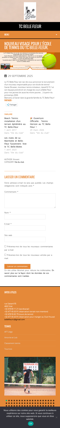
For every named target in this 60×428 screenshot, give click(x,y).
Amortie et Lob (10, 337)
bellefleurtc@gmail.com (14, 319)
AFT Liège (8, 331)
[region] (30, 385)
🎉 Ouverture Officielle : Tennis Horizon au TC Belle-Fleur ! (40, 122)
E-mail (8, 224)
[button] (6, 400)
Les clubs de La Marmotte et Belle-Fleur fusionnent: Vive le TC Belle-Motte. (15, 142)
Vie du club (19, 162)
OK (30, 423)
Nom (7, 212)
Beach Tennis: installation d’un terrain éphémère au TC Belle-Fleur (15, 122)
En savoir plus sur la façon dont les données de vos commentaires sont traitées (29, 273)
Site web (8, 235)
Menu (6, 34)
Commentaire (11, 191)
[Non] (56, 417)
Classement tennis (12, 343)
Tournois (8, 349)
